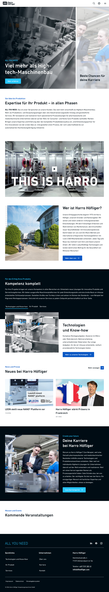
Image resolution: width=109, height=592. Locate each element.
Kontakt (42, 570)
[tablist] (26, 306)
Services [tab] (43, 306)
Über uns (42, 559)
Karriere (42, 565)
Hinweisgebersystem (33, 581)
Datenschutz (20, 581)
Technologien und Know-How (17, 559)
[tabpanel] (54, 334)
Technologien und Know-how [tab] (17, 306)
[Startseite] (9, 3)
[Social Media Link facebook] (96, 543)
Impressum (9, 581)
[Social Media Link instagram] (101, 543)
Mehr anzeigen (94, 368)
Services (9, 570)
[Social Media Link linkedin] (91, 543)
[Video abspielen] (54, 169)
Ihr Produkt (10, 565)
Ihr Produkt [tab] (33, 306)
